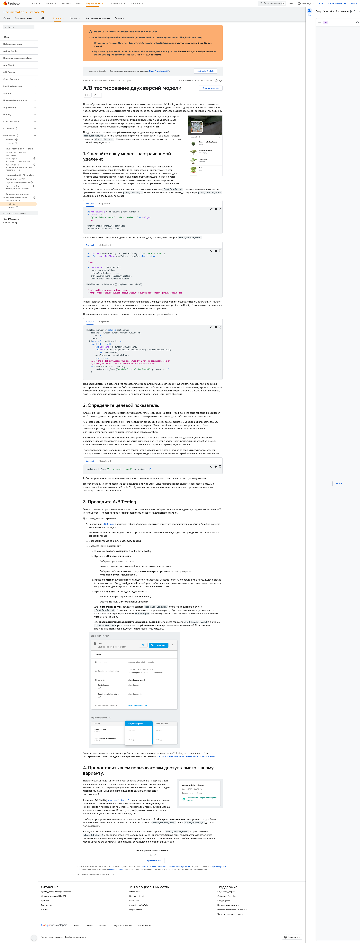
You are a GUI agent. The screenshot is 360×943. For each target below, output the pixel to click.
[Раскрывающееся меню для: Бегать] (56, 3)
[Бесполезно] (220, 81)
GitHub (44, 909)
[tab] (90, 203)
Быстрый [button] (90, 203)
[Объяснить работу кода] (211, 209)
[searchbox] (18, 27)
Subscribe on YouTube (139, 905)
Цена (78, 3)
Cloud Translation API (158, 71)
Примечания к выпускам (228, 905)
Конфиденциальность (75, 937)
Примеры (119, 18)
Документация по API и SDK (53, 896)
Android (76, 925)
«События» (109, 524)
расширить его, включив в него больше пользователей (186, 756)
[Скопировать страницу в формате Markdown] (95, 95)
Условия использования (52, 937)
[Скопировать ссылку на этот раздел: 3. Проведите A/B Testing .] (141, 502)
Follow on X (134, 900)
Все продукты (144, 925)
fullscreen (355, 11)
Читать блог (134, 891)
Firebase (86, 80)
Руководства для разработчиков (56, 891)
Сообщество (115, 3)
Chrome (89, 925)
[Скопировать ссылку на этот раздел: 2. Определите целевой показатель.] (162, 405)
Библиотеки (46, 905)
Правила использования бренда (232, 909)
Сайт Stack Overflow (226, 896)
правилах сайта (116, 869)
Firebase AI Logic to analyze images (195, 51)
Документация (93, 3)
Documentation (13, 12)
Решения (66, 3)
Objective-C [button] (105, 203)
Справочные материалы (98, 18)
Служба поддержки (226, 891)
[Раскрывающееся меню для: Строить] (40, 3)
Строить (33, 3)
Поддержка (137, 3)
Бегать (49, 3)
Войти (354, 3)
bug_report (351, 11)
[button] (16, 44)
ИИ (42, 18)
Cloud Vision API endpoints (147, 54)
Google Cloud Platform (122, 925)
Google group (223, 900)
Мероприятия (135, 909)
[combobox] (272, 3)
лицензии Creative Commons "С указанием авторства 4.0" (165, 866)
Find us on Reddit (137, 896)
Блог (321, 3)
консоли (117, 800)
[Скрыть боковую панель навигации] (34, 938)
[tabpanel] (152, 220)
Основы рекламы (23, 18)
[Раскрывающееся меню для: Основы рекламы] (35, 18)
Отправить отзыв (210, 88)
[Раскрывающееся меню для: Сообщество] (125, 3)
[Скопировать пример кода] (220, 209)
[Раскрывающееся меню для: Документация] (103, 3)
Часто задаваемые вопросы (230, 914)
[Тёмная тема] (215, 209)
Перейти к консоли (337, 3)
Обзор (6, 18)
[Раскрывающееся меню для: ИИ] (47, 18)
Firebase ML (37, 12)
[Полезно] (216, 81)
